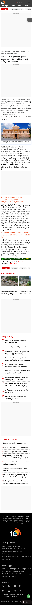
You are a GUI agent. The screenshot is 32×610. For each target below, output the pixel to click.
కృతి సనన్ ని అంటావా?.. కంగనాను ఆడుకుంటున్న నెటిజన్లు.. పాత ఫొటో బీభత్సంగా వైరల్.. (17, 365)
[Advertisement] (16, 30)
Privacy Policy (6, 596)
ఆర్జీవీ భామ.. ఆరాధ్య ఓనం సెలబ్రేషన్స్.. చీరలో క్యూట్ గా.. (15, 469)
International (8, 51)
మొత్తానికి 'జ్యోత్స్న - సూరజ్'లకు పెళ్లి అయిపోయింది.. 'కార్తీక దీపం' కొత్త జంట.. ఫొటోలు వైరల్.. (16, 457)
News (4, 546)
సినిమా (26, 5)
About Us (5, 594)
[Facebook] (3, 586)
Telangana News (26, 569)
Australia (23, 268)
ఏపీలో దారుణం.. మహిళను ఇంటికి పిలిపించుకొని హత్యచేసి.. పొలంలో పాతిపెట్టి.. (17, 372)
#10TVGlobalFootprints (16, 9)
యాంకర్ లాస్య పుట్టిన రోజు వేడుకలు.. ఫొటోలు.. (15, 451)
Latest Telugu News (14, 546)
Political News (25, 556)
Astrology (28, 574)
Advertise (15, 596)
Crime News (6, 576)
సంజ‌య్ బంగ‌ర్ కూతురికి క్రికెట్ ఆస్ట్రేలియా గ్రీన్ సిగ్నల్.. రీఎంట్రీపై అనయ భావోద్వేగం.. (17, 353)
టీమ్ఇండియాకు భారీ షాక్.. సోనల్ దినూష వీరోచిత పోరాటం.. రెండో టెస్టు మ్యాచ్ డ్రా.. (16, 385)
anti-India (14, 268)
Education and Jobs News (10, 556)
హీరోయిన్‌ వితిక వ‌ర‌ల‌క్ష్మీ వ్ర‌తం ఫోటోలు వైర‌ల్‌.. (15, 443)
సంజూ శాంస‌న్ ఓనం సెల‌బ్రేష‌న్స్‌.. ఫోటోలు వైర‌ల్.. (16, 447)
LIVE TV (19, 2)
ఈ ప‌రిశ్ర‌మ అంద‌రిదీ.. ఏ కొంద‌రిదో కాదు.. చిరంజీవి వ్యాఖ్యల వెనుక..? (16, 398)
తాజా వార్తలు (5, 5)
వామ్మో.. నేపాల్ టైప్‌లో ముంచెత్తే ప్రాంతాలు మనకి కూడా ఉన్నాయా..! (16, 341)
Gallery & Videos (10, 439)
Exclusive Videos (17, 574)
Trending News (14, 569)
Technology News (8, 554)
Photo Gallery (6, 571)
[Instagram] (20, 586)
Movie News (22, 549)
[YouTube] (15, 586)
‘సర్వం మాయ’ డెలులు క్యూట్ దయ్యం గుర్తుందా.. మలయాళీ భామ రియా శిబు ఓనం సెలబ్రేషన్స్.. (15, 476)
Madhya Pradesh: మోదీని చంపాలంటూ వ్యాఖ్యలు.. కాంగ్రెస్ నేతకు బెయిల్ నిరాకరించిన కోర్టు (15, 235)
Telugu (2, 51)
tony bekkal (11, 117)
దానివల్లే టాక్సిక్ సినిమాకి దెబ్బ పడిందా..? (15, 347)
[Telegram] (20, 591)
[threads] (3, 591)
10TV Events (6, 559)
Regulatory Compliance (16, 594)
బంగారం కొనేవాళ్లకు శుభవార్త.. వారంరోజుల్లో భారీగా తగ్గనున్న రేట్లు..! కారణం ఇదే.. (16, 378)
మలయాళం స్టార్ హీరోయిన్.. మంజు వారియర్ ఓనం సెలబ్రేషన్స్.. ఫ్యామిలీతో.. (16, 463)
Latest (28, 262)
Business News (18, 551)
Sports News (6, 574)
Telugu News (12, 263)
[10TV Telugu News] (3, 2)
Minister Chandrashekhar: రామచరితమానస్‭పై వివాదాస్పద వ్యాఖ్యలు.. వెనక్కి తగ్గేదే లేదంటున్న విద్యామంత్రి (14, 199)
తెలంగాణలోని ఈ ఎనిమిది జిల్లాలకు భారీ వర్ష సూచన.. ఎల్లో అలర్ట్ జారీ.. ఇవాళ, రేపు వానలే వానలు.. (17, 359)
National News (7, 551)
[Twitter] (9, 586)
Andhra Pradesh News (9, 549)
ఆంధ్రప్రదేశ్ (19, 5)
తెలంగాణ (13, 5)
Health (14, 576)
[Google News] (9, 591)
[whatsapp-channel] (16, 259)
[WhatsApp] (15, 591)
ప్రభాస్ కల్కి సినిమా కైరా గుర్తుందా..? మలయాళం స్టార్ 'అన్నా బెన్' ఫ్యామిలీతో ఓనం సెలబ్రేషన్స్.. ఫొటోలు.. (15, 482)
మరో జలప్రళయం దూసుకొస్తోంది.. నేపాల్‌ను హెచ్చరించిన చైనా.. (9, 293)
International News (18, 571)
